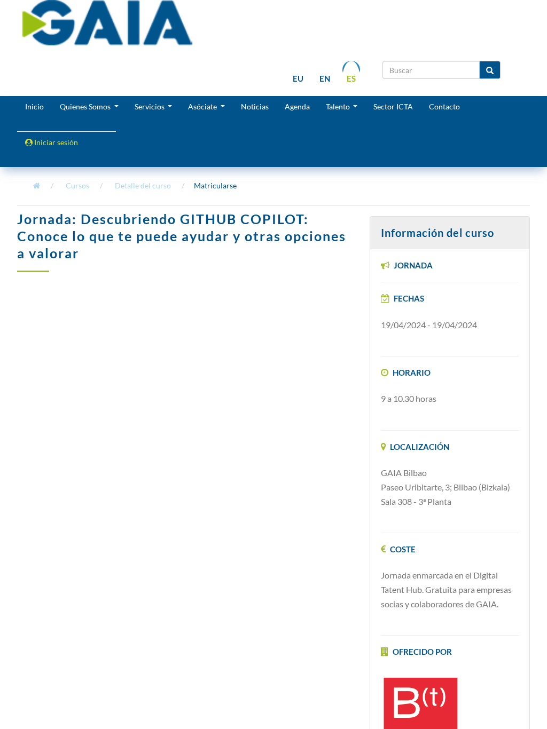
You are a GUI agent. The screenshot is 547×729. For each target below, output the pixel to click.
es (351, 78)
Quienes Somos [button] (86, 106)
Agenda (297, 106)
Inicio (34, 106)
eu (298, 78)
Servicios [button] (150, 106)
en (324, 78)
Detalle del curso (143, 185)
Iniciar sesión (55, 142)
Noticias (255, 106)
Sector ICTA (393, 106)
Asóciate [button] (203, 106)
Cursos (77, 185)
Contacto (444, 106)
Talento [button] (338, 106)
